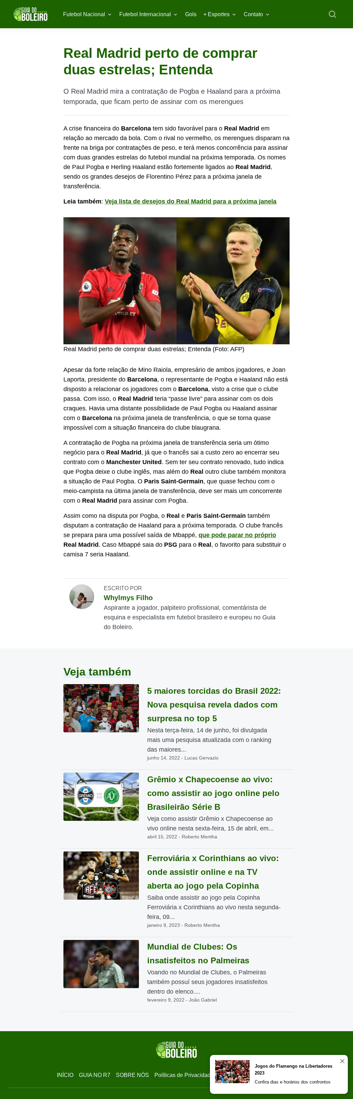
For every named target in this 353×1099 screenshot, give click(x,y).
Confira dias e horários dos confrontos (293, 1082)
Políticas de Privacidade (184, 1075)
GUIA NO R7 (94, 1075)
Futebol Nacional (84, 14)
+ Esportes (216, 14)
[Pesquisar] (332, 14)
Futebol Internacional (145, 14)
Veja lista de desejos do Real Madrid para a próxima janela (190, 201)
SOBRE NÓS (132, 1075)
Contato (253, 14)
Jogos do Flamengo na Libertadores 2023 (293, 1070)
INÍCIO (65, 1075)
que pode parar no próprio (237, 535)
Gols (190, 14)
